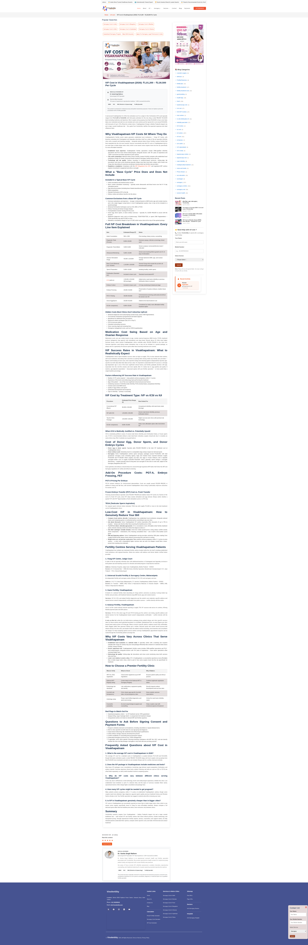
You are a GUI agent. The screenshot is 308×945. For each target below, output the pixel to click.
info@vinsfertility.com (117, 905)
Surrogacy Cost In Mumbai (170, 899)
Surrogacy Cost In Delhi (169, 895)
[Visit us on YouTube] (129, 909)
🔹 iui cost (179, 129)
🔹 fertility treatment (182, 87)
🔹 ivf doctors (180, 140)
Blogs (180, 8)
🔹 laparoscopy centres (183, 154)
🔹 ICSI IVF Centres (182, 112)
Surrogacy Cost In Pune (169, 902)
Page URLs (190, 899)
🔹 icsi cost (179, 108)
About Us (149, 899)
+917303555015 (200, 8)
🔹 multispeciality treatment (184, 164)
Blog (148, 906)
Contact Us (150, 902)
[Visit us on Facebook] (113, 909)
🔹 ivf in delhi (180, 143)
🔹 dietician (179, 76)
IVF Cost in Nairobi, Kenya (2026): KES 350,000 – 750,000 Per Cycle (192, 220)
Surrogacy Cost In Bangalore (170, 906)
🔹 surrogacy (180, 182)
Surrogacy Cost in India (110, 24)
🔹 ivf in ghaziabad (181, 147)
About (144, 8)
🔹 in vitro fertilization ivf (183, 119)
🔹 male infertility (181, 161)
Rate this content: (107, 837)
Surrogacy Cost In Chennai (170, 910)
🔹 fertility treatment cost (183, 90)
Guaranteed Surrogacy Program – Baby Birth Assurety (118, 34)
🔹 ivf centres (180, 133)
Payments (187, 8)
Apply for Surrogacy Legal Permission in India (150, 34)
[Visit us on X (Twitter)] (108, 909)
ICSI (108, 280)
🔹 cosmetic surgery (182, 73)
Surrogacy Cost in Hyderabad (128, 29)
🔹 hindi (179, 101)
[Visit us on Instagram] (118, 909)
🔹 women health (181, 193)
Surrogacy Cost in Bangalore (127, 24)
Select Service (179, 256)
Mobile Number (179, 247)
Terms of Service (137, 937)
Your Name (178, 238)
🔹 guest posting (181, 94)
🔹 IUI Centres (180, 126)
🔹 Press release (181, 172)
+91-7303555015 (115, 902)
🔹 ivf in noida (180, 150)
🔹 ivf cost (179, 136)
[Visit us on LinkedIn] (124, 909)
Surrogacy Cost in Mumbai (146, 24)
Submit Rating (107, 844)
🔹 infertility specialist (182, 122)
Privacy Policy (145, 937)
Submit (179, 265)
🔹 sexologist (180, 179)
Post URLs (189, 895)
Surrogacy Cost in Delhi (110, 29)
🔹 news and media (181, 168)
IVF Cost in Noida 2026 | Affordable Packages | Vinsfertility (192, 214)
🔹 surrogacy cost (181, 189)
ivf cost (112, 15)
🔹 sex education (181, 175)
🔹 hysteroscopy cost (182, 104)
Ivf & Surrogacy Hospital (193, 917)
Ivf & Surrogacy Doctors (193, 908)
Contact (174, 8)
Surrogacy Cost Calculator (153, 919)
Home (139, 8)
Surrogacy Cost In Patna (169, 917)
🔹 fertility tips (180, 83)
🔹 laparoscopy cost (182, 157)
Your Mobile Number (296, 919)
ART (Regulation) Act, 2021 (143, 166)
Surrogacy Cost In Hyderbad (170, 913)
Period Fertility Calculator (153, 915)
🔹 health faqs (180, 97)
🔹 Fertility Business (182, 80)
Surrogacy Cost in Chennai (146, 29)
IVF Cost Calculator (152, 923)
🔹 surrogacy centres (182, 186)
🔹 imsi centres (180, 115)
